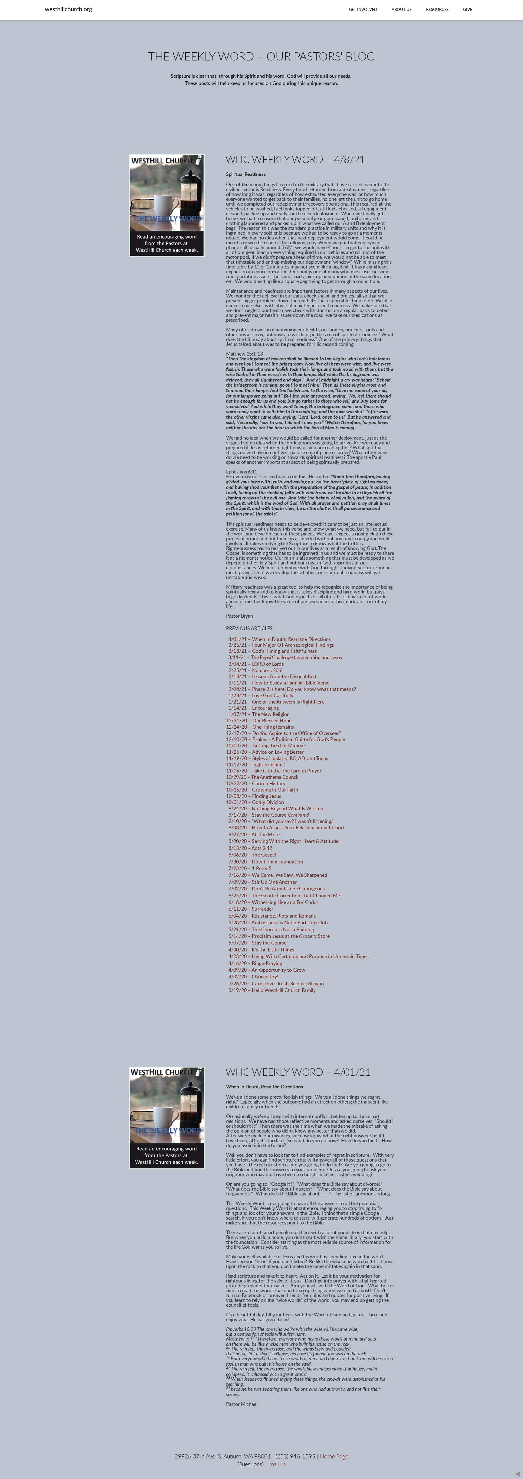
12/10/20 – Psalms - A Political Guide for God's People (285, 739)
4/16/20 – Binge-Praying (255, 963)
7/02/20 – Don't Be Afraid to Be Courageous (277, 888)
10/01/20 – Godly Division (255, 802)
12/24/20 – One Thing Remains (260, 727)
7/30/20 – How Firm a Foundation (266, 862)
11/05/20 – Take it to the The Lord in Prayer (273, 771)
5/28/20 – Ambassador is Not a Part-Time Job (278, 922)
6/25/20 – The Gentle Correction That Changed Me (284, 895)
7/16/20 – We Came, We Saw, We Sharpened (278, 875)
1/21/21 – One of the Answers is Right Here (276, 702)
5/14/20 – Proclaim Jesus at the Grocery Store (279, 936)
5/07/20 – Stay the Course (257, 943)
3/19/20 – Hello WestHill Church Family (272, 990)
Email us (276, 1465)
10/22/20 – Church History (255, 783)
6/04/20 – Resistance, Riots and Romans (272, 916)
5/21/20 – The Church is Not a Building (271, 929)
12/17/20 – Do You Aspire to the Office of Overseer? (283, 733)
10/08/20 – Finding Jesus (253, 796)
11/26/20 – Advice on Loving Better (265, 752)
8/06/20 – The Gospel (252, 855)
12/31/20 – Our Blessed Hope (258, 720)
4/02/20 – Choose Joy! (253, 976)
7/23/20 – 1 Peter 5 (250, 868)
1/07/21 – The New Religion (259, 714)
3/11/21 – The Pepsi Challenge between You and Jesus (285, 657)
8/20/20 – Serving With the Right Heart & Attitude (284, 841)
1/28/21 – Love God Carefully (261, 695)
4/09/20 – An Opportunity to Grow (267, 970)
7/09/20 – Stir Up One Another (263, 882)
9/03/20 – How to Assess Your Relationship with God (286, 827)
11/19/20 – (277, 758)
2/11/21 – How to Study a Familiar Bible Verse (280, 683)
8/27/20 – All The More (254, 834)
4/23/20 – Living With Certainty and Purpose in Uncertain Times (299, 956)
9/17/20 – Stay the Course (269, 815)
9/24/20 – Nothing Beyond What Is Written (276, 808)
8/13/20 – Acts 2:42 (250, 848)
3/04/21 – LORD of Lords (256, 664)
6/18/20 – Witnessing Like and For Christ (273, 902)
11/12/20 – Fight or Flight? (255, 764)
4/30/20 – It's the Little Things (261, 950)
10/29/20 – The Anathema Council (262, 777)
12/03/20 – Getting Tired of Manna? (265, 745)
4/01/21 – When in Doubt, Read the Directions (280, 639)
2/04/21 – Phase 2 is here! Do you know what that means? (292, 689)
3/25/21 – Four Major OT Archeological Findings (281, 645)
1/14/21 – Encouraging (254, 708)
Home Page (334, 1457)
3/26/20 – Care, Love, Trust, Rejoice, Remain (276, 983)
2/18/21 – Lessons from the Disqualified (272, 676)
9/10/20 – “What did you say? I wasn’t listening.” (281, 821)
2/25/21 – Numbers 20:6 (256, 670)
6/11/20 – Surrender (251, 909)
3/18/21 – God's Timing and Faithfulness (272, 651)
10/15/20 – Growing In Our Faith (262, 790)
